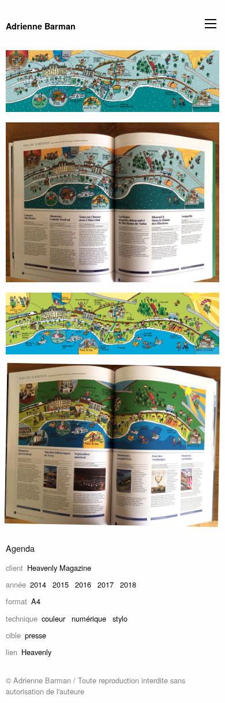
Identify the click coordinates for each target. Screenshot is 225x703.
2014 (38, 584)
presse (35, 635)
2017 (105, 584)
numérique (89, 618)
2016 (83, 584)
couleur (53, 618)
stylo (119, 618)
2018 (128, 584)
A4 (35, 601)
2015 (60, 584)
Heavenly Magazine (59, 567)
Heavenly (36, 651)
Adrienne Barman (41, 26)
